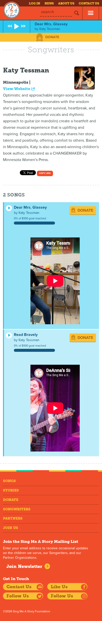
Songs (9, 481)
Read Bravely (26, 334)
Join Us (10, 528)
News (49, 3)
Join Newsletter (24, 566)
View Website (17, 88)
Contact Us (89, 3)
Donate (52, 37)
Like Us (59, 586)
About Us (66, 3)
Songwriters (16, 509)
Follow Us (17, 596)
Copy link (45, 173)
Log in (34, 3)
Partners (13, 518)
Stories (11, 490)
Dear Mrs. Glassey (30, 207)
